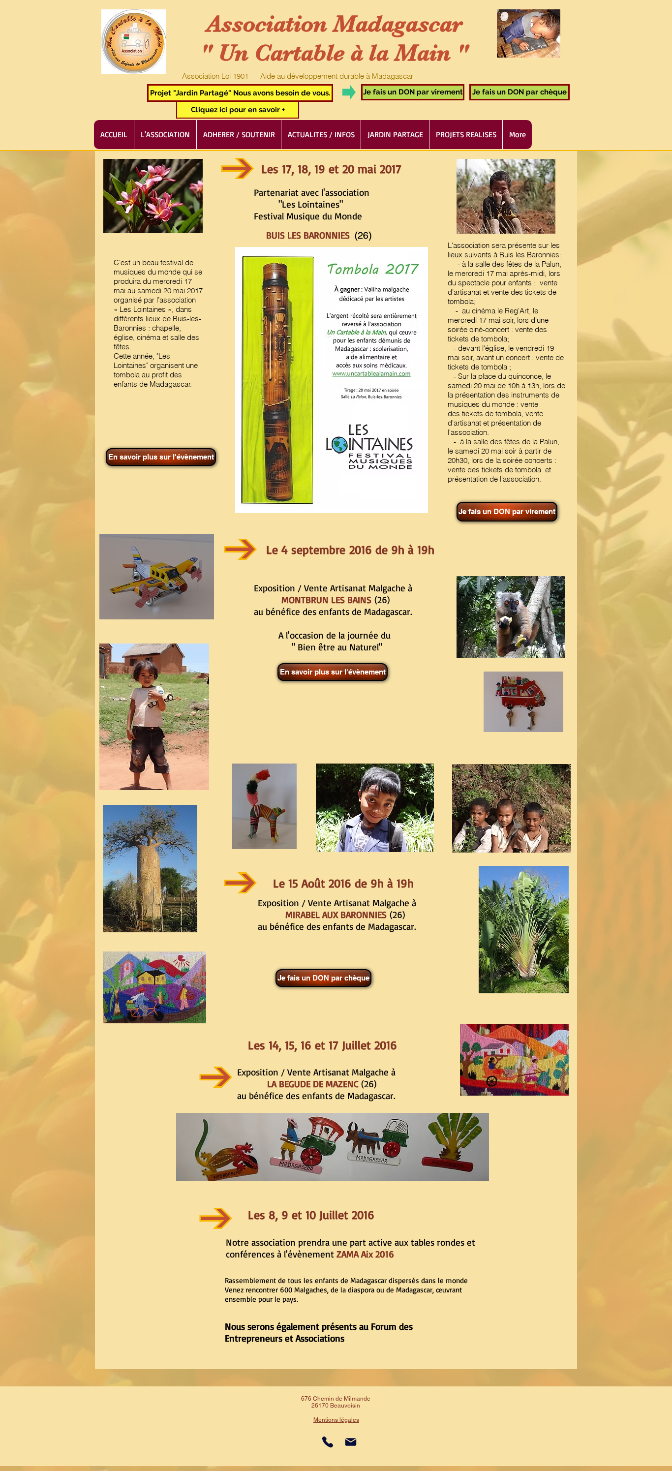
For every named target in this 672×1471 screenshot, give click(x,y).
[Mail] (350, 1442)
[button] (240, 93)
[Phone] (327, 1442)
